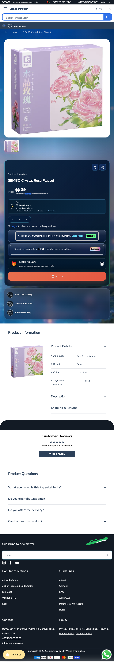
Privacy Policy (66, 628)
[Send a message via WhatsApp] (107, 655)
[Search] (107, 17)
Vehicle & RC (9, 598)
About (62, 580)
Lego (5, 603)
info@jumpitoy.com (12, 643)
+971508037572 (12, 638)
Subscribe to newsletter (18, 544)
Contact (63, 586)
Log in (14, 226)
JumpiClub (64, 598)
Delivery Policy (84, 633)
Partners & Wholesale (71, 603)
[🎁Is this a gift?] (57, 263)
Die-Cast (7, 592)
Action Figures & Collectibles (17, 586)
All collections (10, 580)
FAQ (61, 592)
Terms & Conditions (87, 628)
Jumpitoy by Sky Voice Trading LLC (67, 651)
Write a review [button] (57, 453)
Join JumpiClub (50, 211)
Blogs (62, 609)
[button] (109, 2)
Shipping (28, 193)
